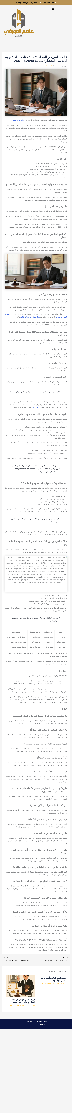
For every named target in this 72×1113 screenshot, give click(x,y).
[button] (53, 9)
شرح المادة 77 (37, 407)
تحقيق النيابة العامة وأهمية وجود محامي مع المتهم (53, 979)
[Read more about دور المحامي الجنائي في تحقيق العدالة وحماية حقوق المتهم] (20, 986)
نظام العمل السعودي (17, 120)
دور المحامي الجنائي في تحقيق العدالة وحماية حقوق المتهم (22, 1000)
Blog (43, 983)
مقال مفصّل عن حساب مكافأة (30, 317)
